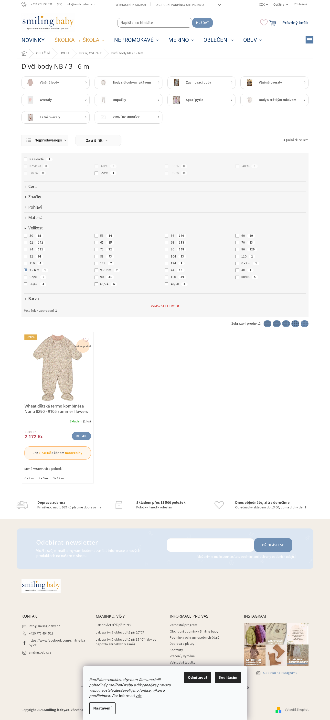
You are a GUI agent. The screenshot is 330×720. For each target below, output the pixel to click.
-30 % (178, 173)
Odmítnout (197, 677)
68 (177, 242)
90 (106, 277)
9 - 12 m (108, 270)
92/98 (37, 277)
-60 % (107, 166)
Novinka (38, 166)
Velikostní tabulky (182, 662)
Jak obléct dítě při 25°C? (113, 625)
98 (106, 256)
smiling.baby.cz (40, 652)
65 (106, 242)
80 (177, 249)
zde (139, 696)
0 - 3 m (249, 263)
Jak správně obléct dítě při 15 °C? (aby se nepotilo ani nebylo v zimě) (126, 642)
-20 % (107, 173)
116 (35, 263)
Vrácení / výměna (182, 656)
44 (176, 270)
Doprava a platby (182, 643)
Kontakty (176, 650)
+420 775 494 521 (41, 633)
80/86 (248, 277)
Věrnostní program (131, 5)
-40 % (248, 166)
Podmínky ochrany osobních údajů (194, 637)
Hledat (202, 22)
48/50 (178, 284)
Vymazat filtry (163, 306)
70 (247, 242)
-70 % (36, 173)
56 (177, 235)
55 (106, 235)
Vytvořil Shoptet (297, 710)
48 (246, 270)
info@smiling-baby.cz (44, 626)
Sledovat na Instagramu (280, 672)
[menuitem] (33, 40)
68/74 (107, 284)
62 (36, 242)
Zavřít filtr (95, 140)
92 (35, 256)
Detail (81, 436)
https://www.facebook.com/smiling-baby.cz (57, 643)
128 (106, 263)
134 (176, 263)
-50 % (178, 166)
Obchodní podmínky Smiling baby (180, 5)
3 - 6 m (38, 270)
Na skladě (40, 159)
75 (106, 249)
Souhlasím (228, 677)
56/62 (37, 284)
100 (177, 277)
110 (247, 256)
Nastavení (102, 708)
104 (177, 256)
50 (35, 235)
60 (247, 235)
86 (248, 249)
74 (36, 249)
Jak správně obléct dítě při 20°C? (120, 632)
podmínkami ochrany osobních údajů (267, 556)
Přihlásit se (273, 545)
